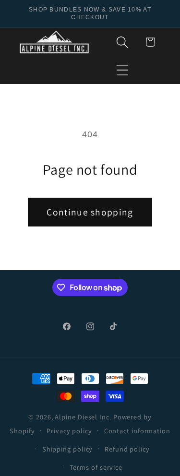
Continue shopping (90, 212)
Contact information (137, 430)
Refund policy (127, 448)
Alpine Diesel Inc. (83, 416)
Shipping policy (67, 448)
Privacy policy (69, 430)
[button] (122, 69)
